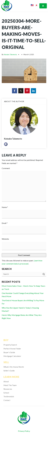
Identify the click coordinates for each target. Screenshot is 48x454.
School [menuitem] (6, 393)
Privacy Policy (24, 431)
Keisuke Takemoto (10, 54)
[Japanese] (37, 5)
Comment (6, 168)
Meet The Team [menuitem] (10, 385)
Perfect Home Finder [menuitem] (12, 348)
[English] (33, 5)
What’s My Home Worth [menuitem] (13, 367)
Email (5, 223)
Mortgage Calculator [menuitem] (12, 356)
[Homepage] (24, 418)
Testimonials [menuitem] (8, 396)
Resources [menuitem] (7, 389)
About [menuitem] (6, 381)
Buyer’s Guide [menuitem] (9, 352)
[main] (24, 170)
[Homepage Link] (6, 5)
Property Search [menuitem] (10, 345)
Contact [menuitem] (6, 400)
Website (5, 239)
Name (5, 207)
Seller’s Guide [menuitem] (9, 370)
